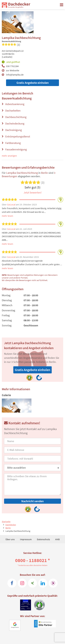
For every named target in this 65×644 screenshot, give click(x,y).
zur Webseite (12, 70)
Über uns (10, 539)
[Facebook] (11, 583)
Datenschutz (43, 539)
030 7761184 (12, 66)
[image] (17, 406)
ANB (57, 539)
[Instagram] (22, 583)
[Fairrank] (53, 583)
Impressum (26, 539)
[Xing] (32, 583)
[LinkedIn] (42, 583)
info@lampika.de (15, 74)
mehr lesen (7, 215)
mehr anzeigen (9, 155)
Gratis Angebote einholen (32, 83)
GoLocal (11, 204)
